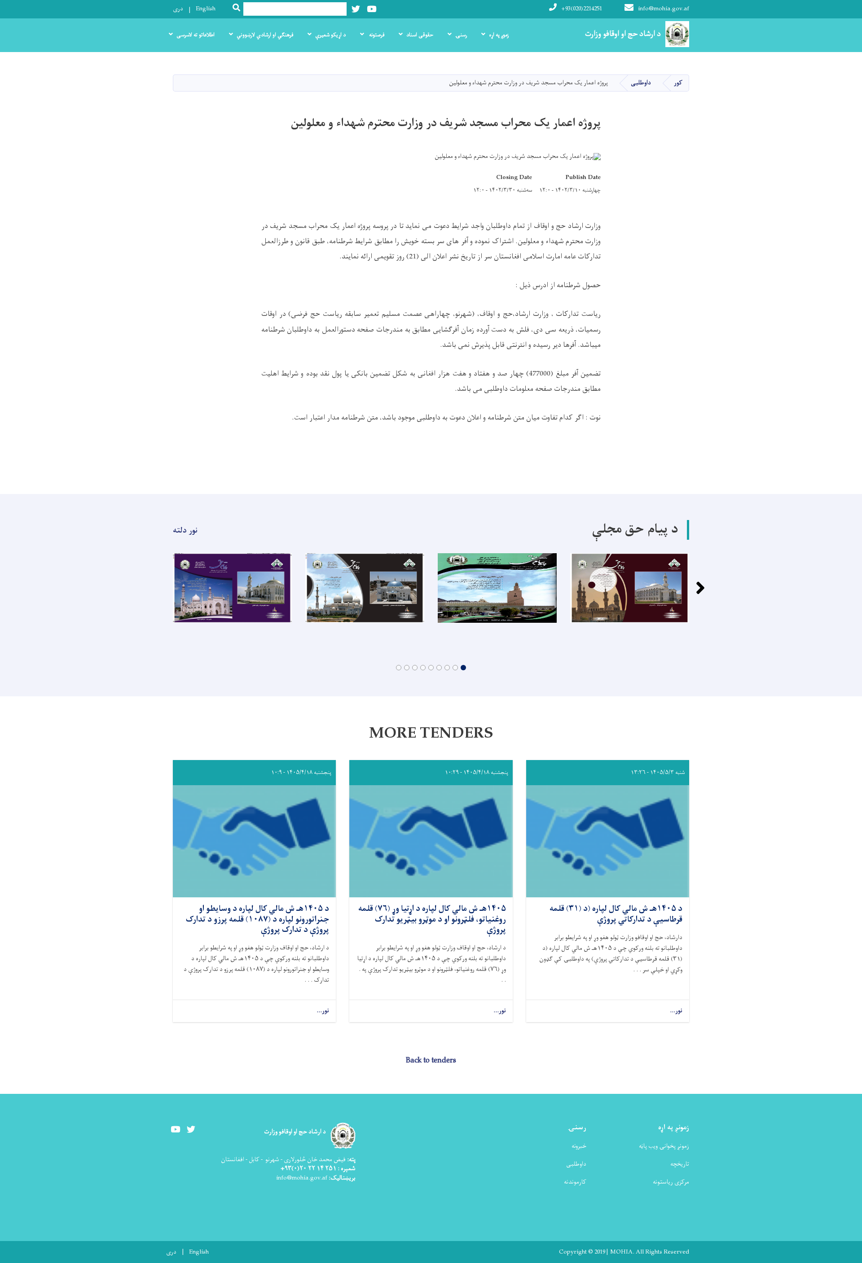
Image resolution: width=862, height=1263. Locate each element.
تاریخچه (679, 1164)
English (206, 8)
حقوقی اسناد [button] (419, 35)
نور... (676, 1011)
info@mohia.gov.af (663, 8)
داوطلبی (641, 82)
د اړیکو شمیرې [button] (330, 35)
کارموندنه (575, 1182)
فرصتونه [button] (376, 35)
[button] (463, 667)
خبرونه (579, 1146)
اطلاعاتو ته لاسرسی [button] (195, 35)
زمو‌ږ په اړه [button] (499, 35)
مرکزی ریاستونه (671, 1182)
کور (678, 82)
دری (178, 8)
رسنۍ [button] (461, 35)
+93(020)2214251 (581, 8)
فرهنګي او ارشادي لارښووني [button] (265, 35)
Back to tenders (431, 1060)
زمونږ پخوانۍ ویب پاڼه (664, 1146)
